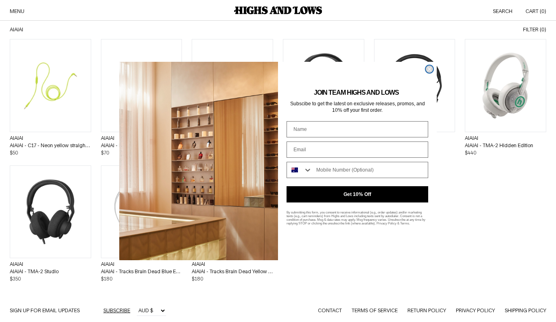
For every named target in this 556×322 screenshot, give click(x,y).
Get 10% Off (357, 194)
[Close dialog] (429, 69)
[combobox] (299, 170)
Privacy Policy (386, 223)
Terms (404, 223)
